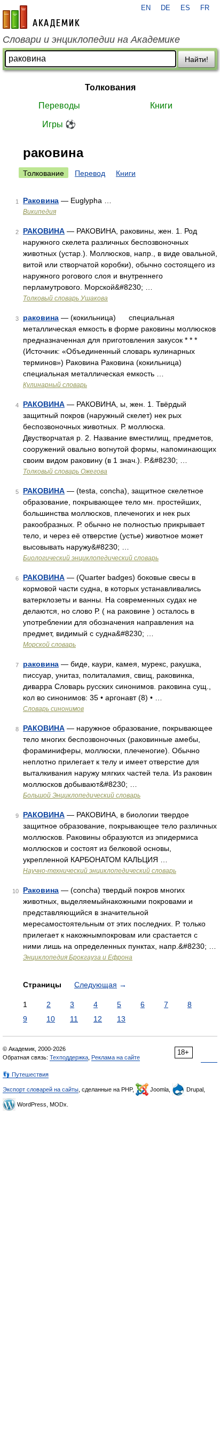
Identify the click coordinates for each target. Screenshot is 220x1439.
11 (74, 1019)
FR (204, 8)
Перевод (90, 173)
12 (97, 1019)
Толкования (110, 87)
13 (121, 1019)
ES (185, 8)
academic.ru (41, 17)
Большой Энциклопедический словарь (81, 795)
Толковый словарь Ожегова (65, 471)
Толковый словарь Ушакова (65, 298)
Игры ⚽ (59, 124)
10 (50, 1019)
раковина (41, 317)
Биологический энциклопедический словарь (91, 558)
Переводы (59, 105)
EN (146, 8)
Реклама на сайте (115, 1057)
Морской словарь (49, 644)
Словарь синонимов (53, 709)
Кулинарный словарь (55, 385)
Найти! (196, 59)
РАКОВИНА (44, 231)
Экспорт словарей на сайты (40, 1089)
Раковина (41, 200)
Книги (161, 105)
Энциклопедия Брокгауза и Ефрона (77, 957)
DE (165, 8)
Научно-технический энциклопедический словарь (99, 871)
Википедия (39, 211)
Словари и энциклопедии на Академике (91, 39)
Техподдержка (69, 1057)
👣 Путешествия (26, 1074)
